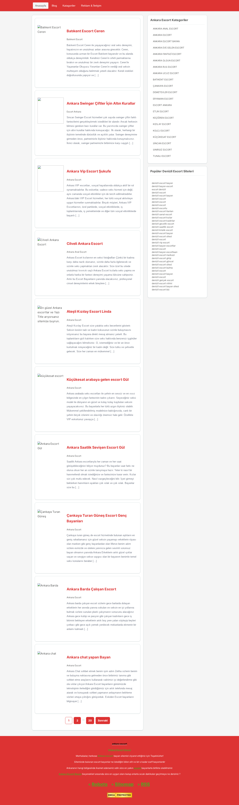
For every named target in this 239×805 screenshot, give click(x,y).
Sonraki (103, 720)
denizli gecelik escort (163, 223)
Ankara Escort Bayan (166, 41)
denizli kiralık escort (162, 230)
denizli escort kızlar (162, 217)
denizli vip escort (161, 242)
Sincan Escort (162, 143)
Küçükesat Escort (164, 137)
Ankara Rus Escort (165, 66)
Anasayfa (40, 5)
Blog (54, 5)
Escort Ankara (74, 111)
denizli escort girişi (161, 258)
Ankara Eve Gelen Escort (168, 47)
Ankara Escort (74, 179)
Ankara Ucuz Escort (166, 73)
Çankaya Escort (163, 85)
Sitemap (124, 784)
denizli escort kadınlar (163, 220)
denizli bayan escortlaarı (164, 252)
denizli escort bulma (162, 267)
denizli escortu (159, 208)
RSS (145, 784)
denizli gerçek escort (163, 280)
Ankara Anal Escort (76, 251)
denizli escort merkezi (163, 255)
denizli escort (159, 192)
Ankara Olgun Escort (166, 60)
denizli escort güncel (162, 261)
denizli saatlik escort (162, 226)
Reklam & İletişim (91, 5)
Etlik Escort (161, 111)
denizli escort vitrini (162, 283)
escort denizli (159, 189)
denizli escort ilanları (162, 211)
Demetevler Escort (165, 92)
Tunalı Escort (162, 156)
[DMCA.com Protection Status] (119, 796)
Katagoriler (69, 5)
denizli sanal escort (162, 214)
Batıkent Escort (75, 39)
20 (90, 720)
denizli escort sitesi (162, 236)
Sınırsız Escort (162, 149)
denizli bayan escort (162, 186)
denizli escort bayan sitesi (165, 286)
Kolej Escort (161, 130)
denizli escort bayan (162, 183)
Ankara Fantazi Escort (167, 54)
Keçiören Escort (163, 117)
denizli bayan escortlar (164, 245)
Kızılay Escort (162, 124)
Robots (100, 784)
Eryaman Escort (163, 98)
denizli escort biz (161, 289)
